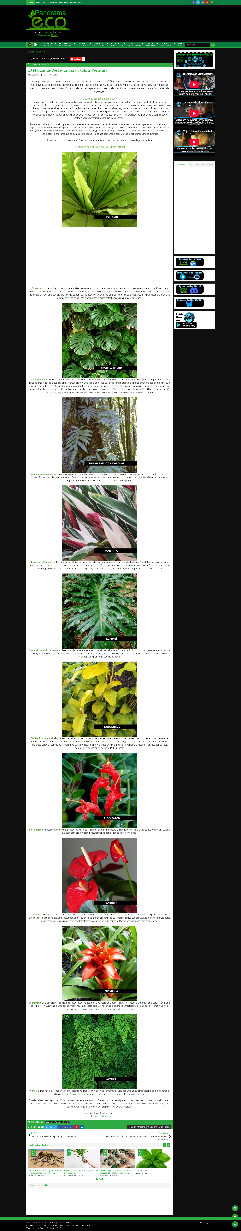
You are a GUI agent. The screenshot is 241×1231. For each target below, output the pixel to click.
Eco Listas (83, 44)
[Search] (212, 45)
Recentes (151, 44)
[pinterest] (207, 2)
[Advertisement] (147, 23)
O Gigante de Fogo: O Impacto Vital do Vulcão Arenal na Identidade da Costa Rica (152, 1173)
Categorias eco (66, 44)
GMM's (212, 1223)
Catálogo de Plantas (53, 1122)
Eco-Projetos (134, 44)
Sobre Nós (183, 44)
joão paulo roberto (103, 1116)
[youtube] (212, 2)
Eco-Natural (100, 44)
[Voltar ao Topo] (235, 1216)
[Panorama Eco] (29, 44)
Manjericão (105, 1170)
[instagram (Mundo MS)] (203, 2)
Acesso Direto (48, 44)
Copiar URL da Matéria (160, 1127)
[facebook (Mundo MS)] (193, 2)
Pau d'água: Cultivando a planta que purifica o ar (45, 1171)
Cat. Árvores (167, 44)
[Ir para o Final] (235, 1224)
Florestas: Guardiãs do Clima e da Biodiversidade (56, 2)
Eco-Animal (117, 44)
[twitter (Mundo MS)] (198, 2)
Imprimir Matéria (137, 1127)
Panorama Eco (33, 1223)
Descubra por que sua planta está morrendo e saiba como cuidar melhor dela (80, 1173)
